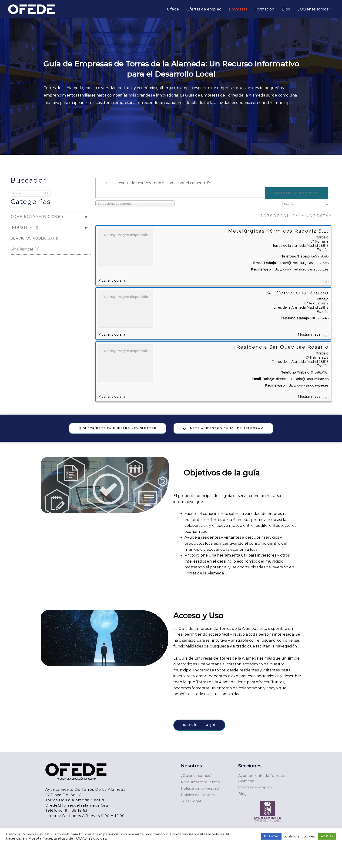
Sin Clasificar (27, 249)
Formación (264, 9)
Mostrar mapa (309, 334)
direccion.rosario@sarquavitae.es (302, 379)
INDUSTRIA (26, 227)
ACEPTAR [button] (327, 836)
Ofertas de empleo (203, 9)
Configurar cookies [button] (299, 836)
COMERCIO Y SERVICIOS (38, 216)
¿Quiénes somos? (314, 9)
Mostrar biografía (111, 280)
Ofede (173, 9)
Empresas (238, 9)
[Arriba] (326, 280)
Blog (286, 9)
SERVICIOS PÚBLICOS (36, 238)
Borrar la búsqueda (296, 193)
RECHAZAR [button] (271, 836)
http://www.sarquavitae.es (307, 385)
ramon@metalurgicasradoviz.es (303, 263)
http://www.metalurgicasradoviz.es (300, 269)
